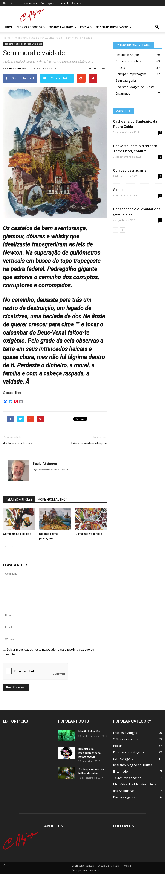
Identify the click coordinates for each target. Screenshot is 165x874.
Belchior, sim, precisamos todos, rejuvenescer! (89, 752)
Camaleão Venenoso (88, 533)
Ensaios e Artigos (61, 27)
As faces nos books (17, 443)
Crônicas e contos (29, 27)
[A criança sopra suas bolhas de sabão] (66, 773)
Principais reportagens (112, 27)
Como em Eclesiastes (17, 533)
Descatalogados (124, 797)
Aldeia (118, 190)
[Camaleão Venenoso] (91, 519)
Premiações (47, 3)
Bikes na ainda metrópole (89, 443)
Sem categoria (126, 80)
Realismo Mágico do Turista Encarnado (23, 43)
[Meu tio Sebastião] (66, 735)
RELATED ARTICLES (19, 499)
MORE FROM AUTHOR (52, 499)
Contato (76, 3)
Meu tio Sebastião (89, 731)
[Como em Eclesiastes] (19, 519)
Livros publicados (27, 3)
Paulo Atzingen (16, 68)
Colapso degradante (130, 170)
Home (8, 27)
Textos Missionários (127, 778)
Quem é (7, 3)
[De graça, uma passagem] (55, 519)
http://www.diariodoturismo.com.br (50, 469)
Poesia (84, 27)
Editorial (63, 3)
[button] (157, 27)
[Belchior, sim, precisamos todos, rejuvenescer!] (66, 753)
